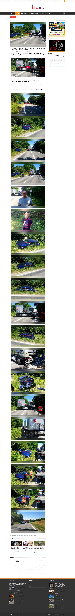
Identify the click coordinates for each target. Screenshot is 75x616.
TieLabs (64, 614)
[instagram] (49, 614)
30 (63, 63)
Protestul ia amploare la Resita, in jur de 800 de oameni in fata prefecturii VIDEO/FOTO (17, 584)
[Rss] (47, 614)
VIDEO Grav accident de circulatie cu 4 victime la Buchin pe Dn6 (19, 600)
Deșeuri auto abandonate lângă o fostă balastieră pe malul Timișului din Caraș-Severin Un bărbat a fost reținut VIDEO (39, 549)
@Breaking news (19, 51)
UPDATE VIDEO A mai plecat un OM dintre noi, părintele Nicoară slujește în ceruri (20, 596)
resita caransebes (32, 535)
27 (56, 63)
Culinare (21, 13)
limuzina (26, 535)
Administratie (12, 13)
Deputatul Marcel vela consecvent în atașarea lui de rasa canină (28, 548)
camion (19, 535)
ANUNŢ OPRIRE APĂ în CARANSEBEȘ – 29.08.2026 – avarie (60, 600)
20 (56, 61)
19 (54, 61)
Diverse (25, 13)
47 (20, 590)
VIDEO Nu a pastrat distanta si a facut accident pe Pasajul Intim (20, 588)
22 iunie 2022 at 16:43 (42, 565)
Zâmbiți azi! (48, 13)
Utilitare (32, 13)
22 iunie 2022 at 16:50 (42, 560)
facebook (30, 583)
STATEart (56, 614)
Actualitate (17, 13)
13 (56, 60)
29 (61, 63)
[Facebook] (48, 614)
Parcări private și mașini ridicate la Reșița (16, 592)
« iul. (49, 65)
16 (63, 60)
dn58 (22, 535)
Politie (29, 13)
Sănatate (36, 13)
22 (61, 61)
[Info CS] (37, 6)
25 (52, 63)
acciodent (14, 535)
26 (54, 63)
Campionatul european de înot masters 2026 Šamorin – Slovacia (60, 596)
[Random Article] (64, 13)
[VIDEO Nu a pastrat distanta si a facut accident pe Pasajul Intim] (11, 588)
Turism (40, 13)
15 (61, 60)
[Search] (64, 1)
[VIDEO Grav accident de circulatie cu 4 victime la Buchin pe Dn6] (11, 601)
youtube (30, 586)
